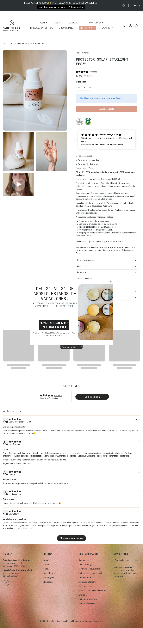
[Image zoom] (35, 90)
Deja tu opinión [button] (92, 396)
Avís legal (82, 595)
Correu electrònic (122, 560)
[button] (82, 72)
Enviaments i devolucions (89, 569)
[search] (124, 25)
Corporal (47, 564)
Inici (4, 43)
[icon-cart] (137, 25)
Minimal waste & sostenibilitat (91, 590)
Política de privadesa (87, 599)
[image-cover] (18, 184)
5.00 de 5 (58, 395)
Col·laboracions (85, 586)
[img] (15, 419)
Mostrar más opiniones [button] (71, 538)
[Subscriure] (137, 560)
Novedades (48, 582)
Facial (45, 560)
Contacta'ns (83, 560)
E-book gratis (49, 577)
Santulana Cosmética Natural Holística (64, 621)
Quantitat (81, 81)
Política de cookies (86, 603)
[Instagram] (123, 5)
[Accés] (130, 25)
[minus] (79, 87)
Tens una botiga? (85, 564)
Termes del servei (86, 577)
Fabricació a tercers (87, 582)
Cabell (46, 569)
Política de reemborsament (90, 573)
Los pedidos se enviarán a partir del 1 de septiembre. (61, 7)
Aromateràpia (49, 573)
